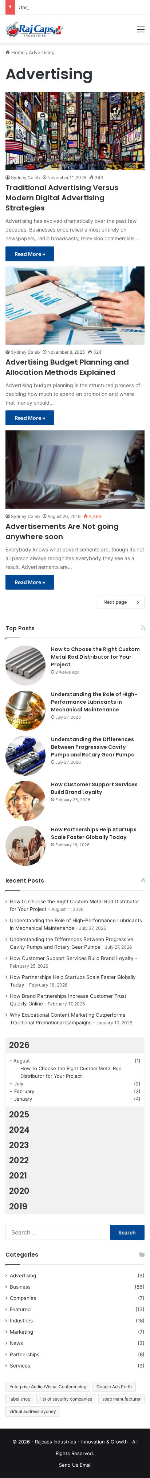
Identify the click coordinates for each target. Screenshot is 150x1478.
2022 (19, 1160)
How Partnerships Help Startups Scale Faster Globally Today (94, 833)
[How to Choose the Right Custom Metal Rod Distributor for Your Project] (25, 666)
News (16, 1343)
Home (17, 52)
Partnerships (24, 1354)
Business (20, 1287)
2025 (19, 1114)
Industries (21, 1321)
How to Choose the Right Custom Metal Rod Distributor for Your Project (95, 657)
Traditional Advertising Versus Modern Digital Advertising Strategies (61, 197)
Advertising (23, 1275)
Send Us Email (75, 1465)
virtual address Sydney (32, 1411)
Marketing (21, 1332)
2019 (18, 1206)
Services (20, 1366)
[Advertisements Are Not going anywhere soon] (75, 469)
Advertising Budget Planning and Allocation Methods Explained (67, 367)
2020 (19, 1191)
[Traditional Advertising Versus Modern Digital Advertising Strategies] (75, 131)
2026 (19, 1045)
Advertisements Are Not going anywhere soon (62, 531)
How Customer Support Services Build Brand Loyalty (94, 788)
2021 (18, 1175)
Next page (115, 602)
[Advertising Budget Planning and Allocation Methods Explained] (75, 305)
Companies (23, 1298)
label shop (19, 1399)
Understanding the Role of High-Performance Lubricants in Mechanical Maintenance (94, 702)
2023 (19, 1145)
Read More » (30, 254)
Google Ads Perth (114, 1386)
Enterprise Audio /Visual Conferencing (47, 1386)
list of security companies (66, 1399)
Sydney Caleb (25, 177)
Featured (20, 1309)
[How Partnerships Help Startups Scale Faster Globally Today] (25, 846)
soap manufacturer (121, 1399)
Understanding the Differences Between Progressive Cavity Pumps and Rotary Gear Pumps (92, 747)
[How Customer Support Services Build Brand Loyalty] (25, 801)
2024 (19, 1130)
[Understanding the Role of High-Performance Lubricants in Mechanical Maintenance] (25, 711)
